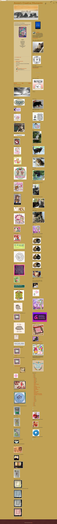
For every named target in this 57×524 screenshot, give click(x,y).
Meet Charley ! (35, 386)
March (34, 399)
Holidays (34, 390)
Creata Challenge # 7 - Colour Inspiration (38, 394)
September (35, 381)
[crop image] (16, 339)
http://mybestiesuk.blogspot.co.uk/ (24, 25)
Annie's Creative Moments (28, 3)
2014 (33, 376)
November (35, 379)
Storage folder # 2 (36, 392)
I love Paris (35, 383)
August (34, 382)
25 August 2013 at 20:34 (20, 61)
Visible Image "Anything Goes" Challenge (38, 393)
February (35, 400)
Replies (17, 67)
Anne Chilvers (19, 68)
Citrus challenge (35, 388)
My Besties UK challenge (36, 384)
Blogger (31, 522)
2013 (33, 377)
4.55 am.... (35, 385)
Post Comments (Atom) (18, 84)
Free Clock (38, 76)
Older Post (30, 83)
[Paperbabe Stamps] (40, 321)
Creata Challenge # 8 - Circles (37, 387)
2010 (34, 404)
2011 (33, 403)
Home (22, 83)
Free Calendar (38, 29)
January (35, 401)
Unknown (17, 61)
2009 (34, 405)
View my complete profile (35, 38)
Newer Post (15, 83)
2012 (33, 402)
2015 (33, 375)
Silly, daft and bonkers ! (36, 389)
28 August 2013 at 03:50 (23, 68)
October (35, 380)
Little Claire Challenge (36, 391)
